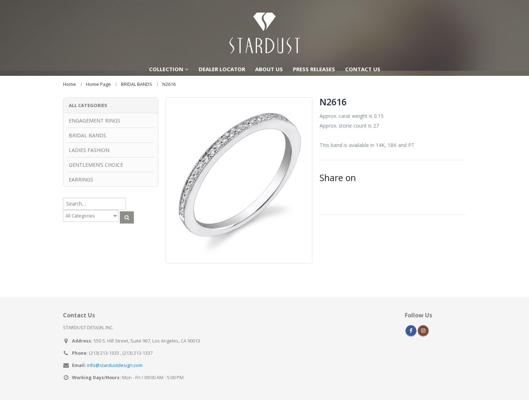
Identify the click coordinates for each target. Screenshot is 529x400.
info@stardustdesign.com (115, 365)
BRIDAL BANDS (87, 135)
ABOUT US (269, 69)
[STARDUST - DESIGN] (264, 31)
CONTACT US (362, 69)
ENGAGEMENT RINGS (94, 120)
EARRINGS (81, 179)
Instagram (423, 330)
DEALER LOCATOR (222, 69)
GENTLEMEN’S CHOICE (96, 164)
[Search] (127, 217)
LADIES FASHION (89, 150)
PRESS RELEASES (314, 69)
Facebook (411, 330)
